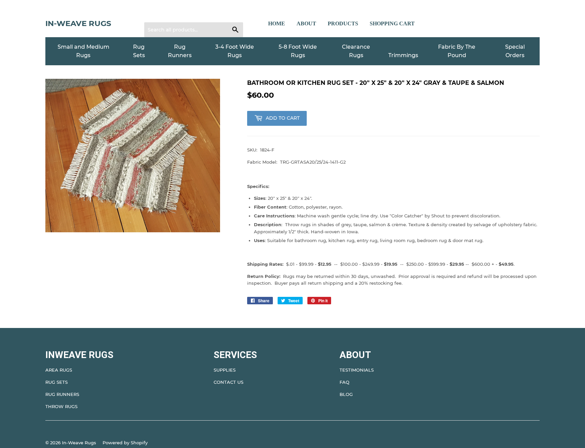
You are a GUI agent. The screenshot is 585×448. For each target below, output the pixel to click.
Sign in (156, 13)
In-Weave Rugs (78, 23)
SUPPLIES (225, 370)
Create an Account (191, 13)
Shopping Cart (392, 23)
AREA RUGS (58, 370)
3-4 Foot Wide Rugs (234, 51)
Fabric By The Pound (456, 51)
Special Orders (515, 51)
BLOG (346, 394)
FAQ (344, 382)
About (306, 23)
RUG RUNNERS (62, 394)
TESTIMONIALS (357, 370)
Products (343, 23)
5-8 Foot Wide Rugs (298, 51)
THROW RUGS (61, 406)
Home (276, 23)
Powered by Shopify (125, 442)
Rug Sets (139, 51)
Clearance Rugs (356, 51)
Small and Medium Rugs (83, 51)
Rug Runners (180, 51)
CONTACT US (228, 382)
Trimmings (403, 55)
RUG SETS (56, 382)
